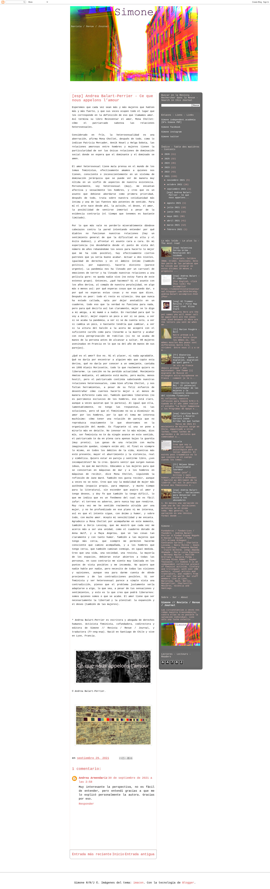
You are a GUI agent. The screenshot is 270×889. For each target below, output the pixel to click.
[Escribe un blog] (123, 758)
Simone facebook (170, 127)
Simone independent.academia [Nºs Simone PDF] (178, 121)
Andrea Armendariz (93, 778)
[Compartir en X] (125, 758)
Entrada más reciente (91, 854)
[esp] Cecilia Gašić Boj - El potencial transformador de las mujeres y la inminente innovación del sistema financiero (179, 389)
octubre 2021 (175, 184)
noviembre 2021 (176, 180)
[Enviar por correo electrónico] (120, 758)
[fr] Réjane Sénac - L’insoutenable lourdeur (185, 467)
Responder (86, 803)
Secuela (177, 441)
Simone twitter (170, 137)
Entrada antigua (139, 854)
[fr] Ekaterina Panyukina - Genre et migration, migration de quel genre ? (185, 359)
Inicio (118, 854)
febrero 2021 (175, 229)
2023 (168, 167)
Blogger (188, 882)
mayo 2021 (173, 216)
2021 (168, 176)
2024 (168, 163)
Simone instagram (171, 132)
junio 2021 (174, 212)
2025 (168, 159)
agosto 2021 (174, 203)
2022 (168, 172)
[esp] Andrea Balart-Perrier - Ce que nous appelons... (179, 195)
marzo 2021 (174, 225)
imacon (138, 882)
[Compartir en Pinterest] (131, 758)
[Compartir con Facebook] (128, 758)
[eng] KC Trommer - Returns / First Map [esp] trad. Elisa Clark (185, 305)
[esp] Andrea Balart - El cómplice (186, 277)
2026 (168, 154)
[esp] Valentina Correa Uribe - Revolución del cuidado (182, 252)
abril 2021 (174, 221)
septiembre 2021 (177, 189)
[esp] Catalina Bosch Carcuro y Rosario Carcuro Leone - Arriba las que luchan (186, 417)
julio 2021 (174, 207)
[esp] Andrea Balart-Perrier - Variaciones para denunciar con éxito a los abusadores (186, 495)
